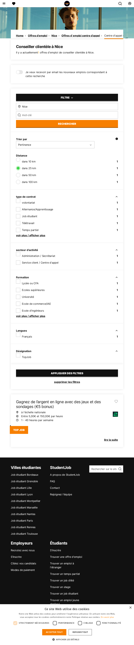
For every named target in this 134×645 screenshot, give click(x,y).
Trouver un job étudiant (64, 593)
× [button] (130, 607)
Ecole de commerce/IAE (36, 303)
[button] (67, 639)
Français (27, 336)
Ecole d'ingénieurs (33, 310)
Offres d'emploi (37, 35)
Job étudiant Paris (22, 520)
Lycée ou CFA (30, 283)
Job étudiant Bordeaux (24, 474)
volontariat (28, 202)
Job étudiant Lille (21, 487)
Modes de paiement (23, 570)
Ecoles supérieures (33, 290)
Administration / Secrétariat (38, 256)
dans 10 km (29, 161)
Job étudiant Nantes (23, 514)
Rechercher (67, 123)
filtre (65, 97)
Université (28, 296)
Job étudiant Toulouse (24, 533)
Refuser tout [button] (80, 632)
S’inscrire (16, 556)
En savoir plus (107, 617)
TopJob (26, 357)
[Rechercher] (121, 3)
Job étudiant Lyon (22, 494)
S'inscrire (55, 550)
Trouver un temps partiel (65, 574)
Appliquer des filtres (67, 373)
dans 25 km (29, 168)
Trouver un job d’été (62, 580)
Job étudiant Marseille (24, 507)
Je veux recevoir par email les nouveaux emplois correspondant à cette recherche (66, 74)
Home (20, 35)
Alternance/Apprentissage (37, 209)
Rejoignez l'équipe (61, 494)
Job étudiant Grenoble (24, 481)
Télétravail (28, 223)
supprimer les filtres (67, 382)
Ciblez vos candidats (23, 563)
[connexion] (129, 3)
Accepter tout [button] (54, 632)
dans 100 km (29, 182)
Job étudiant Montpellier (25, 501)
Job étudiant (29, 216)
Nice (54, 35)
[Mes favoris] (14, 3)
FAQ (52, 481)
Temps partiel (30, 230)
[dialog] (67, 624)
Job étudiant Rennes (23, 527)
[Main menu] (4, 3)
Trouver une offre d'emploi (66, 556)
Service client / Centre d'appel (40, 262)
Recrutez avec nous (22, 550)
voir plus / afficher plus (30, 235)
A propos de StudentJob (65, 474)
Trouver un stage (60, 587)
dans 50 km (29, 175)
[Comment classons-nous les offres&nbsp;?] (116, 139)
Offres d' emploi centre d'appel (80, 35)
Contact (55, 487)
